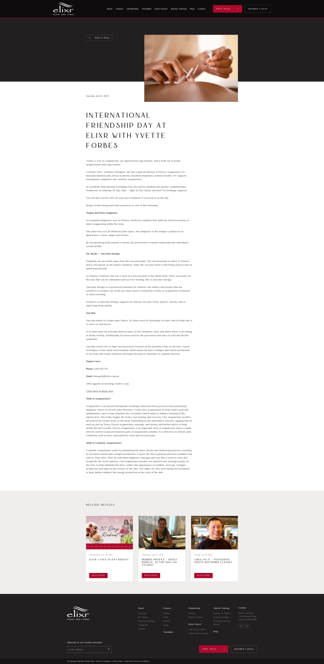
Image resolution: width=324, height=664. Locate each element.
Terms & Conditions (103, 661)
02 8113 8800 (251, 619)
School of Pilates (221, 613)
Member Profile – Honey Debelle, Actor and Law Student (159, 562)
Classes (167, 608)
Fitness (166, 621)
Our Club (142, 613)
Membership (194, 608)
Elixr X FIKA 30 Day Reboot (109, 560)
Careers (141, 629)
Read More (98, 575)
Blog (215, 631)
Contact (242, 608)
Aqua (165, 625)
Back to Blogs (102, 38)
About (141, 608)
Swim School (194, 624)
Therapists (143, 625)
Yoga (165, 617)
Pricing (191, 613)
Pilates (166, 613)
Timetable (168, 632)
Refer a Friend (195, 617)
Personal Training (146, 621)
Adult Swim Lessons (198, 633)
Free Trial (223, 9)
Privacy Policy (118, 661)
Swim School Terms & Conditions (137, 661)
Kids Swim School (197, 629)
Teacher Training (221, 608)
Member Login (258, 9)
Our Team (142, 617)
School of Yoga (221, 617)
